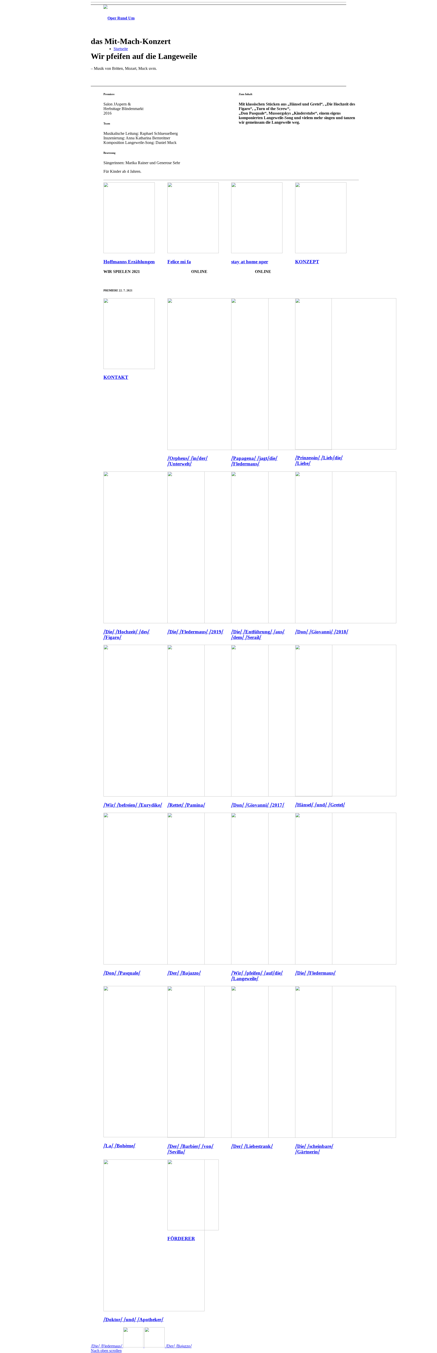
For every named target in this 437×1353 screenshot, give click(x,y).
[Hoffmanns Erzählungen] (129, 252)
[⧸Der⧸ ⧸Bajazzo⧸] (218, 963)
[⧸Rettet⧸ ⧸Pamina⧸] (218, 795)
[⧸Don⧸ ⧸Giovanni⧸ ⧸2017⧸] (281, 795)
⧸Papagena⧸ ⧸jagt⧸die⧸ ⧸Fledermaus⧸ (254, 461)
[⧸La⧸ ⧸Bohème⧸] (154, 1136)
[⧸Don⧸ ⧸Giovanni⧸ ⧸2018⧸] (345, 622)
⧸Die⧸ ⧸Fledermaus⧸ (315, 973)
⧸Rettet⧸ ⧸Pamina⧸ (186, 805)
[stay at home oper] (256, 252)
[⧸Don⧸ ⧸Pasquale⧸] (154, 963)
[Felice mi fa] (193, 252)
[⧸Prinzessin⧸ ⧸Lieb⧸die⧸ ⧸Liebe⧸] (345, 448)
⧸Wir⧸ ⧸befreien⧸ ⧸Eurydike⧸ (132, 805)
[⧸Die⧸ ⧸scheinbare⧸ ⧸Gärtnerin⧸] (345, 1136)
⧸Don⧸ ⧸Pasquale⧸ (121, 973)
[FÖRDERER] (193, 1229)
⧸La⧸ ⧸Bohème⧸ (119, 1145)
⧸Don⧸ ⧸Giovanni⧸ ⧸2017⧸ (257, 805)
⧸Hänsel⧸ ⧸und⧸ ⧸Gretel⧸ (320, 804)
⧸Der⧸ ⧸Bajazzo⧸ (184, 973)
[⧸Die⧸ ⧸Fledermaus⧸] (345, 963)
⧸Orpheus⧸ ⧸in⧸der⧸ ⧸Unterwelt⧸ (187, 461)
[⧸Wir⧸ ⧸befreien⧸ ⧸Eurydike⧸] (154, 795)
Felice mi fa (179, 261)
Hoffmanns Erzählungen (129, 261)
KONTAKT (115, 377)
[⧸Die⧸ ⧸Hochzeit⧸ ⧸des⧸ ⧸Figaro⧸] (154, 622)
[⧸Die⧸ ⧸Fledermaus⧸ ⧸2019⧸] (218, 622)
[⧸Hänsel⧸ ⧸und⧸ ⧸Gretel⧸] (345, 795)
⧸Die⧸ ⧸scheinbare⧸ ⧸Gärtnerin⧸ (314, 1149)
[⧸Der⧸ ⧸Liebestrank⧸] (281, 1136)
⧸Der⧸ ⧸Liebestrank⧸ (252, 1146)
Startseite (121, 49)
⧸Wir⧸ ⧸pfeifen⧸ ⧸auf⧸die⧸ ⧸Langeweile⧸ (257, 975)
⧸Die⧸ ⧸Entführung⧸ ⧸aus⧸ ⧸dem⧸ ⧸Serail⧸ (258, 634)
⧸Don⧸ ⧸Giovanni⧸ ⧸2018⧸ (321, 631)
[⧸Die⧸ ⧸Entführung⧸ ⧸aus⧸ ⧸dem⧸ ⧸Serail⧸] (281, 622)
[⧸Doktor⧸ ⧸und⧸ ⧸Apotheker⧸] (154, 1310)
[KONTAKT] (129, 368)
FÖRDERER (181, 1238)
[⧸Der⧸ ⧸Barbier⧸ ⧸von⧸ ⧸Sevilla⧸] (218, 1136)
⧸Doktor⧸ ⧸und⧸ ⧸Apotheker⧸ (133, 1319)
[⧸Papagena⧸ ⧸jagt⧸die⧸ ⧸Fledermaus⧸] (281, 448)
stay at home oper (249, 261)
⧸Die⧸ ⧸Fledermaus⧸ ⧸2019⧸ (195, 631)
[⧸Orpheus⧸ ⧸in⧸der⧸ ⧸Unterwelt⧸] (218, 448)
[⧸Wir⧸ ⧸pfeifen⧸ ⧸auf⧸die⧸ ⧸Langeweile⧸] (281, 963)
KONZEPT (307, 261)
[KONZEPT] (320, 252)
